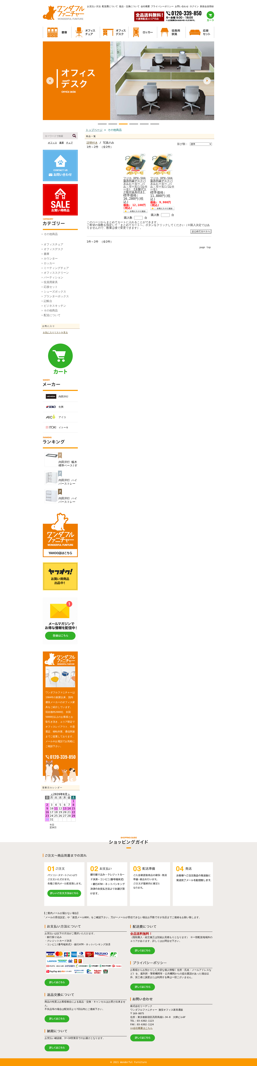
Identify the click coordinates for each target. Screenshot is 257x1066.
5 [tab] (144, 124)
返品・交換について (129, 6)
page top (205, 247)
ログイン (194, 6)
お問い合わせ (181, 6)
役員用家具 (51, 282)
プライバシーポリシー (162, 6)
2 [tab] (112, 124)
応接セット (51, 287)
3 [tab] (123, 124)
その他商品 (51, 234)
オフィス (52, 142)
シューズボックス (55, 291)
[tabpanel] (128, 80)
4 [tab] (133, 124)
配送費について (110, 6)
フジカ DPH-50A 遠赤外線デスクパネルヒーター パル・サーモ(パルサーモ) (162, 184)
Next (207, 80)
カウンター (51, 258)
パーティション (53, 277)
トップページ (94, 130)
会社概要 (145, 6)
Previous (50, 80)
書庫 (61, 142)
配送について (52, 315)
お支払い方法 (94, 6)
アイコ (62, 417)
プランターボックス (56, 296)
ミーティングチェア (56, 268)
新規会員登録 (207, 6)
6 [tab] (154, 124)
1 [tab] (102, 124)
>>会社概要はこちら (141, 1028)
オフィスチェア (53, 244)
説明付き (92, 142)
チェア (69, 142)
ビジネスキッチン (55, 305)
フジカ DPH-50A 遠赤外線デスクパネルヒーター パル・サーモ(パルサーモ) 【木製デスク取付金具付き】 (135, 185)
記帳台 (48, 301)
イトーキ (63, 427)
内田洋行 (63, 396)
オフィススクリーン (56, 272)
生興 (61, 406)
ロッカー (49, 263)
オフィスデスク (53, 249)
